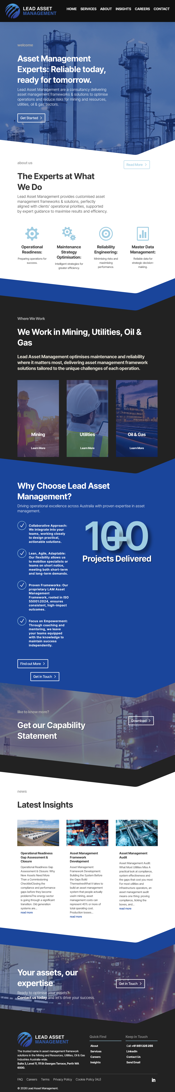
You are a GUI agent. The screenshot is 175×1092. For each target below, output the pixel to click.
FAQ (20, 1079)
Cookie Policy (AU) (88, 1079)
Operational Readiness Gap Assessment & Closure (37, 857)
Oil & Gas (137, 434)
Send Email (133, 1062)
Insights (123, 9)
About (106, 9)
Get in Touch (42, 677)
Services (88, 9)
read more (27, 912)
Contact (162, 9)
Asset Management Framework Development (84, 857)
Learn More (38, 448)
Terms (45, 1079)
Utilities (87, 434)
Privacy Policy (62, 1079)
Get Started (29, 118)
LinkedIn (131, 1051)
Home (72, 9)
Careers (142, 9)
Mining (38, 434)
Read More (134, 165)
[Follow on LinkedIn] (153, 1080)
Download (138, 721)
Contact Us (133, 1057)
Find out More (30, 664)
